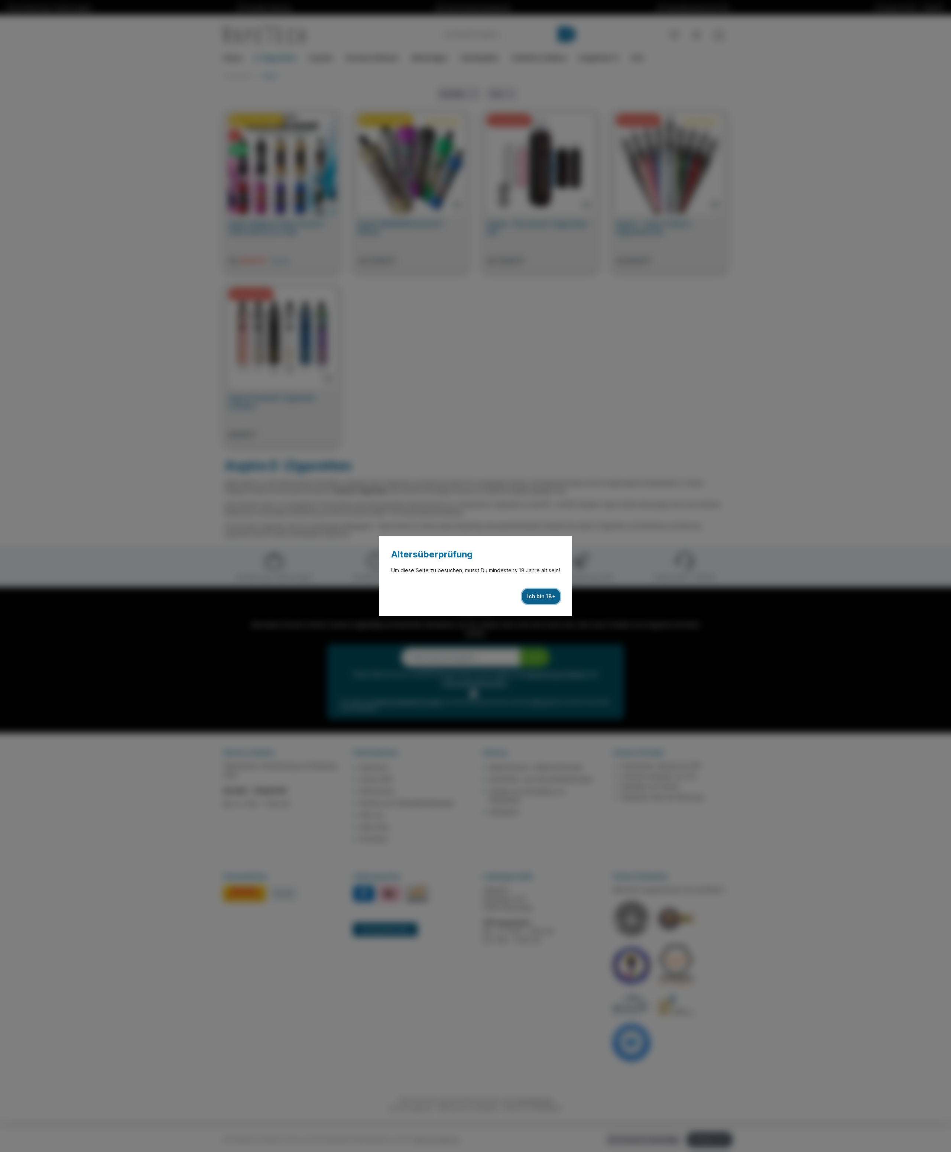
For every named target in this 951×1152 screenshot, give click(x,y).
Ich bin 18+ (541, 596)
